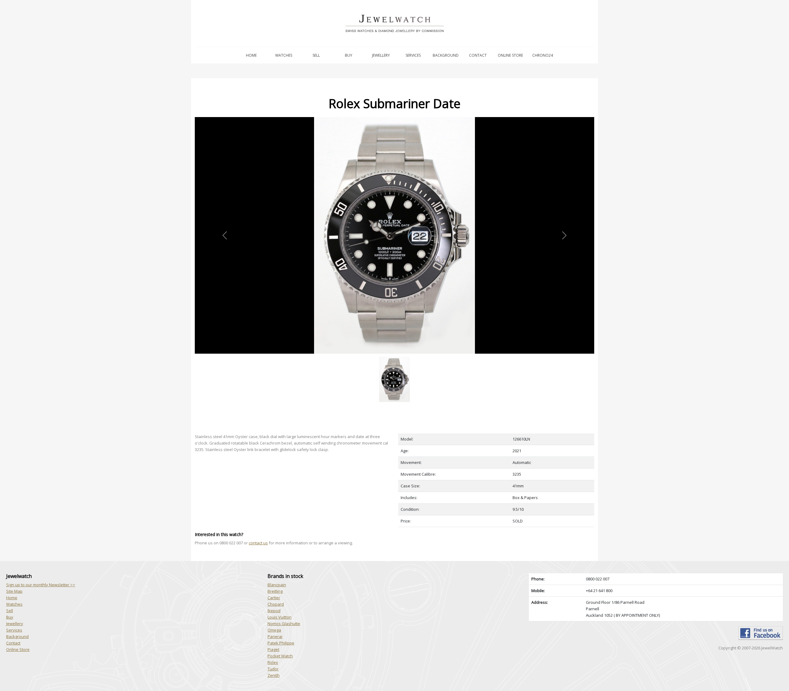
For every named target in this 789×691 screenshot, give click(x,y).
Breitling (275, 591)
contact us (258, 543)
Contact (478, 55)
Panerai (275, 636)
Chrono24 (542, 55)
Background (446, 55)
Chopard (276, 604)
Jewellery (381, 55)
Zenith (274, 675)
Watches (283, 55)
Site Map (14, 591)
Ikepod (274, 610)
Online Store (510, 55)
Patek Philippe (281, 643)
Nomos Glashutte (284, 623)
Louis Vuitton (280, 617)
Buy (348, 55)
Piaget (273, 649)
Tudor (273, 669)
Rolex (273, 662)
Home (251, 55)
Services (413, 55)
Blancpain (277, 584)
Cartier (274, 597)
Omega (274, 630)
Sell (316, 55)
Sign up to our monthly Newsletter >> (40, 584)
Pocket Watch (280, 656)
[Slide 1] (394, 357)
